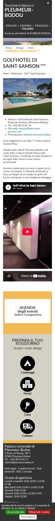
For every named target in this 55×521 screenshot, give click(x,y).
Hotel (31, 48)
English (11, 25)
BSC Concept (24, 471)
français (41, 25)
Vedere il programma (27, 314)
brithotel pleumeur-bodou (37, 134)
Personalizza (28, 517)
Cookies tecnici (27, 468)
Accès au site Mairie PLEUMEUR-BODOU (27, 33)
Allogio (20, 48)
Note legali (11, 468)
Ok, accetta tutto (15, 512)
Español (26, 25)
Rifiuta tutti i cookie (39, 512)
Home (8, 48)
